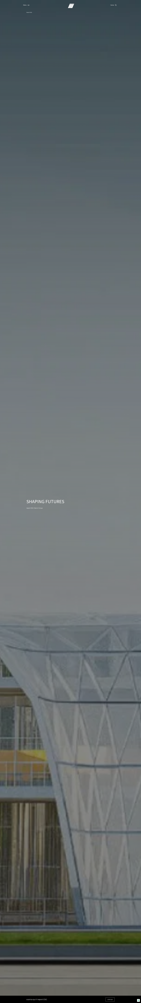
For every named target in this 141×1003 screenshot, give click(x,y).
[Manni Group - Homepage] (71, 6)
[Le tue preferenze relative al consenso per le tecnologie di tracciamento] (138, 1000)
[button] (26, 5)
